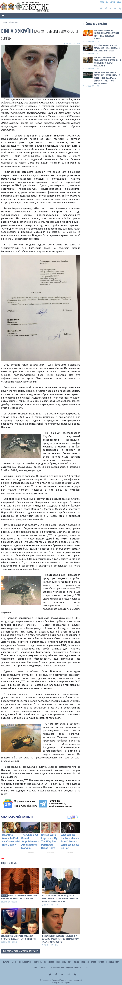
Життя (101, 962)
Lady (35, 967)
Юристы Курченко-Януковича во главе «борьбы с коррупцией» (19, 897)
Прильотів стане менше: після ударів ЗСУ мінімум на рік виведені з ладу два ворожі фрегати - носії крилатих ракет (107, 78)
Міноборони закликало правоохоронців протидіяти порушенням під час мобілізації (107, 61)
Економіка (61, 962)
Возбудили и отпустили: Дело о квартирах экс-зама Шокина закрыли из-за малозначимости (60, 898)
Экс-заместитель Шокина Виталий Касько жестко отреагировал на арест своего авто (60, 938)
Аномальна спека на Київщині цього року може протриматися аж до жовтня (106, 34)
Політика (38, 962)
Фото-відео (49, 962)
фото (4, 895)
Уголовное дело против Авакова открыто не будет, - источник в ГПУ (18, 937)
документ (47, 936)
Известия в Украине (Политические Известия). (62, 980)
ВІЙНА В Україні (17, 31)
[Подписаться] (20, 803)
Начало (6, 962)
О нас (119, 2)
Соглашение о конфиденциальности (66, 967)
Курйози (85, 962)
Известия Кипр (112, 962)
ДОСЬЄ (76, 962)
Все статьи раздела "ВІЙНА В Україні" (20, 951)
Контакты (110, 2)
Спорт (93, 962)
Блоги (14, 962)
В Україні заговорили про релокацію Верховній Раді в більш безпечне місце (107, 48)
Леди (102, 2)
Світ (69, 962)
